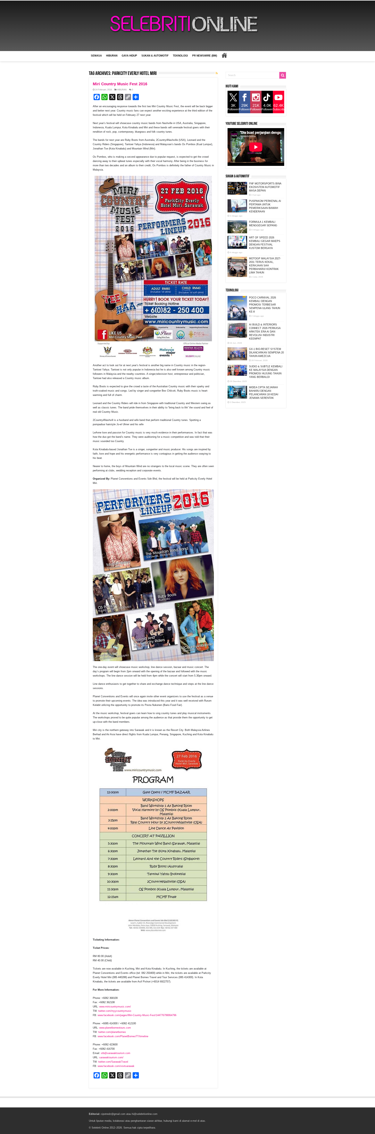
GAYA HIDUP (129, 55)
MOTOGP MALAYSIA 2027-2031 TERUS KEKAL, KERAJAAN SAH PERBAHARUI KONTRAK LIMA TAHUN (265, 265)
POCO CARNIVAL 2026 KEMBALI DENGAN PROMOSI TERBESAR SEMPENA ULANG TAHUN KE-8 (264, 304)
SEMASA (96, 55)
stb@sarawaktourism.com (115, 1053)
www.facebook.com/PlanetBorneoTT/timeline (123, 1036)
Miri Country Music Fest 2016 (120, 84)
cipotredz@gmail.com (113, 1113)
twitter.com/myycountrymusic (114, 1010)
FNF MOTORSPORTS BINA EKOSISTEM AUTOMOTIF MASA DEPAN (265, 187)
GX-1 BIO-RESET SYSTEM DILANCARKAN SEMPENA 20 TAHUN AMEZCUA (266, 353)
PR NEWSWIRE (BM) (204, 55)
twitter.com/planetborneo (112, 1032)
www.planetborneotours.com (115, 1027)
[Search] (282, 75)
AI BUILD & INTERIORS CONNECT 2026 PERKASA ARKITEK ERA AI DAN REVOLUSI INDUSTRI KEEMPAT (264, 331)
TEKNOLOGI (180, 55)
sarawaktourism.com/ (111, 1057)
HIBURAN (111, 55)
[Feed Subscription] (217, 73)
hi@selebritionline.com (144, 1113)
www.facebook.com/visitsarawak (116, 1066)
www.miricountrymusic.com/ (115, 1006)
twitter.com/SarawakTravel (113, 1061)
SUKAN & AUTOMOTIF (155, 55)
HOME (224, 55)
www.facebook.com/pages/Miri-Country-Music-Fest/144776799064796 (137, 1015)
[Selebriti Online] (187, 26)
